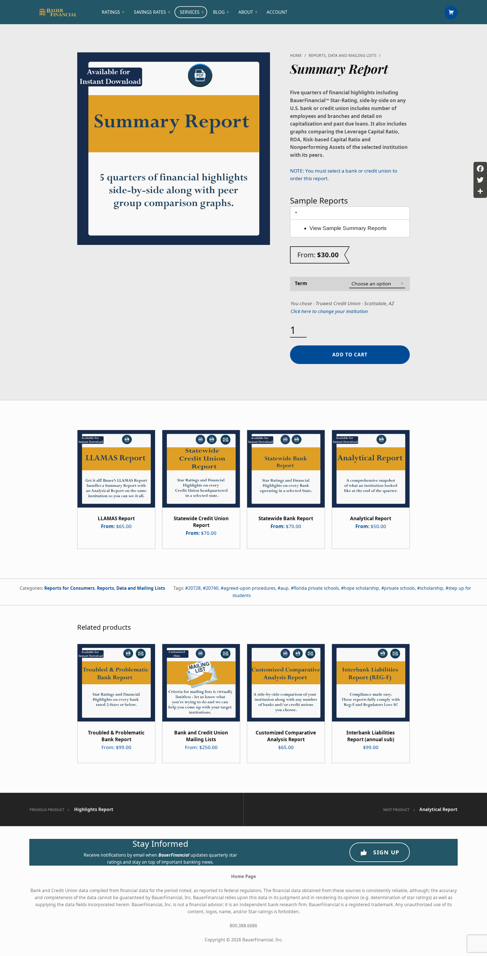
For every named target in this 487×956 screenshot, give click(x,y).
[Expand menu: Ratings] (123, 12)
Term (301, 283)
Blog (219, 12)
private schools (399, 588)
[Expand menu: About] (256, 12)
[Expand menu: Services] (202, 12)
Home (296, 55)
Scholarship (431, 588)
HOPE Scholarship (361, 588)
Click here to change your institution (329, 311)
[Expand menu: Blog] (227, 12)
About (245, 12)
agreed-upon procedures (249, 588)
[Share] (480, 191)
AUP (284, 588)
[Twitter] (480, 180)
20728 (194, 588)
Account (277, 12)
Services (190, 12)
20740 (212, 588)
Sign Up (386, 852)
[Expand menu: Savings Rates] (169, 12)
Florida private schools (316, 588)
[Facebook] (480, 168)
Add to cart (350, 354)
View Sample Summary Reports (348, 228)
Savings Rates (150, 12)
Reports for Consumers (69, 588)
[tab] (350, 213)
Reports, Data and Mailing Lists (343, 55)
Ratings (111, 12)
